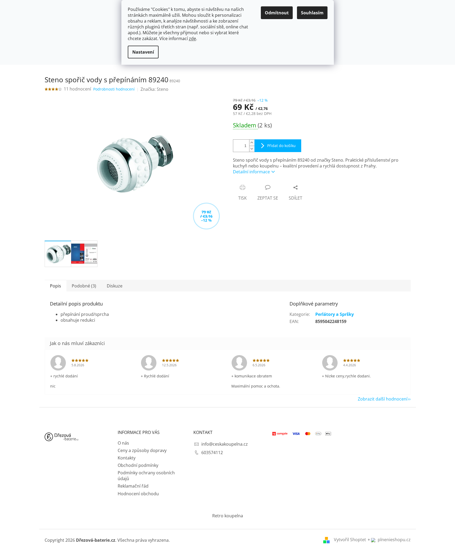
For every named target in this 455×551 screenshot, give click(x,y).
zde (192, 38)
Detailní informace (251, 172)
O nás (123, 443)
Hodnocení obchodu (138, 494)
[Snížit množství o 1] (251, 149)
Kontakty (126, 458)
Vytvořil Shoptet (350, 540)
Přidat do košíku (281, 145)
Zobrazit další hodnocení (382, 399)
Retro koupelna (227, 516)
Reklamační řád (133, 486)
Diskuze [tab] (114, 286)
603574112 (212, 452)
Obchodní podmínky (138, 465)
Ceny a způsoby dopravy (142, 450)
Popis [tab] (55, 286)
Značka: (154, 89)
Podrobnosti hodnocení (114, 89)
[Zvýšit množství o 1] (251, 143)
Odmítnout (277, 13)
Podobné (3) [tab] (84, 286)
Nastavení (143, 52)
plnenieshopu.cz (394, 540)
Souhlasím (312, 13)
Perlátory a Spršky (334, 314)
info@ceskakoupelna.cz (224, 444)
